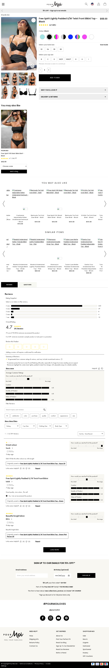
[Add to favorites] (33, 20)
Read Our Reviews (62, 649)
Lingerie (85, 643)
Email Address (21, 570)
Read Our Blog (61, 643)
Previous (2, 10)
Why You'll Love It (49, 90)
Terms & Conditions (26, 664)
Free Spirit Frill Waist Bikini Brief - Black (12, 154)
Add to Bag (55, 78)
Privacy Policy (39, 664)
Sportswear (87, 649)
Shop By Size (5, 15)
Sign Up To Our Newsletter (65, 646)
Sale (84, 636)
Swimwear (86, 646)
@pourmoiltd (54, 610)
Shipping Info (34, 639)
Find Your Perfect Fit (63, 639)
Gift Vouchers (88, 656)
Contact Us (33, 646)
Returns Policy (34, 643)
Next (107, 10)
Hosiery (85, 653)
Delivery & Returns (49, 97)
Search (86, 4)
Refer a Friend (61, 653)
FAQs (31, 636)
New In (85, 639)
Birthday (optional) (61, 570)
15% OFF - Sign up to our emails (51, 11)
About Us (59, 636)
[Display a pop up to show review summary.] (16, 158)
